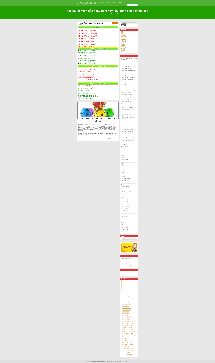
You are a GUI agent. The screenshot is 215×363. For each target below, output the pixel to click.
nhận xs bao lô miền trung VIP (127, 105)
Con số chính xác (124, 144)
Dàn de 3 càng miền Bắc (126, 319)
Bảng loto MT (124, 219)
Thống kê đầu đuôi (123, 42)
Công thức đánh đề (112, 126)
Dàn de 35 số (134, 321)
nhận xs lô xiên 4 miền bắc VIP (126, 263)
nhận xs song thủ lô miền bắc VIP (128, 101)
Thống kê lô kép (123, 44)
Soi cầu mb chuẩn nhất (125, 86)
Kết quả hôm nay (124, 153)
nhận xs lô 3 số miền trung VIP (127, 112)
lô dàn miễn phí (124, 344)
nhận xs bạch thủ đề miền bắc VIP (128, 64)
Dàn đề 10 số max (132, 331)
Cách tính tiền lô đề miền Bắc (103, 126)
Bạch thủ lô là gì (125, 297)
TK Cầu (122, 184)
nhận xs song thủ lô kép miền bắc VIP (128, 99)
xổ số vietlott (123, 35)
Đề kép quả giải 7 (85, 128)
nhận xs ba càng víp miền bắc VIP (128, 63)
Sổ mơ (122, 52)
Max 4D (122, 37)
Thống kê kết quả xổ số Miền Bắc (99, 129)
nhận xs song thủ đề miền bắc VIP (128, 97)
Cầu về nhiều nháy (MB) (126, 191)
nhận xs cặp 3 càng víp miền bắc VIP (128, 90)
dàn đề (132, 329)
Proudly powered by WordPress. (113, 361)
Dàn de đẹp (124, 327)
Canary (119, 361)
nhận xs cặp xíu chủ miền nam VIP (128, 127)
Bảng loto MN (124, 218)
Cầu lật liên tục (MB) (125, 188)
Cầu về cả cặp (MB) (123, 41)
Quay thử (123, 222)
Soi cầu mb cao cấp (124, 61)
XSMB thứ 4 (114, 129)
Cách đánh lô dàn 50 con (126, 309)
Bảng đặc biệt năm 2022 (126, 305)
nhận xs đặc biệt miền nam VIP (127, 129)
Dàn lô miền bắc (125, 329)
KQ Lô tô (122, 214)
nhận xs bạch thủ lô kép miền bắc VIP (128, 66)
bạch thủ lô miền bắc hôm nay (127, 299)
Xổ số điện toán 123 (123, 39)
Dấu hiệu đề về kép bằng (107, 127)
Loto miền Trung (123, 49)
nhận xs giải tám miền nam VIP (127, 131)
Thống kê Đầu (124, 203)
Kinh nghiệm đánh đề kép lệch (94, 128)
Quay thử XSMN (123, 50)
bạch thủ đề (124, 303)
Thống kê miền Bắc (108, 129)
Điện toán (123, 176)
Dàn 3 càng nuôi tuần (125, 317)
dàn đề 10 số (124, 331)
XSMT (122, 32)
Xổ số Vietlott (124, 165)
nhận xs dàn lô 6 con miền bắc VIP (128, 84)
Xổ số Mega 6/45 (125, 167)
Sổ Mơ (122, 231)
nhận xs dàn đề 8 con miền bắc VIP (128, 75)
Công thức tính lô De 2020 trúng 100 (84, 127)
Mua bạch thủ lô (132, 344)
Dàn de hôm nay (125, 323)
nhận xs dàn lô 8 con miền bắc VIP (128, 88)
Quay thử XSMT (125, 227)
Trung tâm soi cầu (124, 146)
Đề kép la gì (80, 128)
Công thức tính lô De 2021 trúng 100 (96, 127)
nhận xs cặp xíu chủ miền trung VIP (128, 107)
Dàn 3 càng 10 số (125, 315)
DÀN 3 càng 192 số (125, 313)
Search (123, 25)
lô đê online (101, 128)
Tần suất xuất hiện (123, 47)
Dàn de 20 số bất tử (125, 321)
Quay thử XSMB (83, 129)
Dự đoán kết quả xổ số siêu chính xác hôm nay (129, 336)
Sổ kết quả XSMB (123, 33)
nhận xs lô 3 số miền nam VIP (127, 133)
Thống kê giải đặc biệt (89, 129)
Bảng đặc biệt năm (132, 303)
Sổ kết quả (123, 155)
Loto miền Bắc (123, 48)
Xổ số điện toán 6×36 (126, 178)
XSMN (122, 150)
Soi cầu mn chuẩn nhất (125, 124)
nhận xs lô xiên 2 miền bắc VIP (127, 92)
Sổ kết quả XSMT (125, 161)
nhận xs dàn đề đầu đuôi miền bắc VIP (129, 79)
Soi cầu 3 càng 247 (125, 346)
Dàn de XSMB (133, 323)
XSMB (122, 31)
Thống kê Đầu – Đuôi (126, 206)
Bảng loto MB (124, 216)
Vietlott (122, 163)
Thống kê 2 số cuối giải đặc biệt (127, 350)
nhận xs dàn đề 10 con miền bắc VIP (128, 77)
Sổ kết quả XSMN (123, 34)
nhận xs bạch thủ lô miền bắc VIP (128, 68)
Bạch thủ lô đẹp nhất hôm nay (127, 301)
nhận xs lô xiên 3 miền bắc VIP (127, 94)
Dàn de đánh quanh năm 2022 (127, 325)
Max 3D (123, 170)
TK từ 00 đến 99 (125, 212)
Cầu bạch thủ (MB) (123, 40)
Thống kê (122, 38)
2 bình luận (81, 130)
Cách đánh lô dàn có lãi (126, 311)
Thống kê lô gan (123, 43)
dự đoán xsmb (113, 127)
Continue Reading (113, 139)
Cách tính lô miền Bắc (94, 126)
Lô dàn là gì (132, 342)
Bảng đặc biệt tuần (125, 307)
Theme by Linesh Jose (125, 361)
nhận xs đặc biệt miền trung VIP (127, 109)
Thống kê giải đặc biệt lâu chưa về (128, 354)
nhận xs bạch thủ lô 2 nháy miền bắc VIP (129, 70)
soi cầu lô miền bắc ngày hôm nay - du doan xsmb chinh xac (107, 10)
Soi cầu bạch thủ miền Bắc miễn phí (128, 348)
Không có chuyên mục (126, 340)
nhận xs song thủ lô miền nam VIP (128, 140)
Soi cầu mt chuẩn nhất (125, 103)
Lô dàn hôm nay (125, 342)
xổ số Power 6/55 (123, 36)
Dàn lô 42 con (131, 327)
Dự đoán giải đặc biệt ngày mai (127, 333)
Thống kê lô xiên (125, 199)
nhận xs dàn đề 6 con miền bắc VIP (128, 73)
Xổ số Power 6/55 (125, 168)
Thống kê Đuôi (123, 45)
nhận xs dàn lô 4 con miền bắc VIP (128, 82)
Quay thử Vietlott (123, 51)
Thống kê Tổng (123, 46)
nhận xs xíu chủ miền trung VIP (127, 121)
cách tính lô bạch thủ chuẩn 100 (85, 126)
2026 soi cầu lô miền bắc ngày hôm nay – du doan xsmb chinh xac (97, 361)
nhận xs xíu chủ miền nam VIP (127, 142)
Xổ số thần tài (124, 182)
